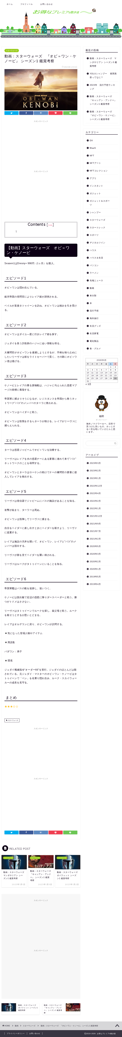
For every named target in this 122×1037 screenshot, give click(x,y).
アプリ (93, 178)
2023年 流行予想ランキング (102, 87)
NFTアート (95, 163)
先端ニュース (96, 280)
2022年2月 (95, 501)
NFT (92, 156)
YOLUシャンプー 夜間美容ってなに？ (103, 76)
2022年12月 (96, 486)
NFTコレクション (99, 171)
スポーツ (94, 235)
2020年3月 (95, 554)
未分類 (93, 296)
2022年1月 (95, 508)
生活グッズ (95, 326)
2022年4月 (95, 493)
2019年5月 (95, 577)
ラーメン (94, 273)
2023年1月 (95, 478)
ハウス (93, 250)
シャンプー (95, 212)
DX (91, 140)
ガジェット (95, 193)
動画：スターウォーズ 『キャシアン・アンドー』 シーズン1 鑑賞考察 (103, 100)
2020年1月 (95, 569)
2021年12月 (96, 516)
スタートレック (97, 227)
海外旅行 (94, 318)
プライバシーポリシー (16, 1033)
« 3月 (88, 384)
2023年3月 (95, 463)
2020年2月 (95, 561)
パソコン (94, 265)
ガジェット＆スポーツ (100, 203)
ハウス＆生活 (96, 258)
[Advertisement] (40, 145)
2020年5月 (95, 546)
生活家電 (94, 333)
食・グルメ (95, 348)
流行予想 (94, 311)
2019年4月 (95, 584)
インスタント (96, 186)
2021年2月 (95, 539)
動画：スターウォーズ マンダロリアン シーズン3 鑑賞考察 (103, 62)
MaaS (93, 148)
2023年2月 (95, 471)
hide (50, 225)
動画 (92, 288)
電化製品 (94, 341)
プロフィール (26, 4)
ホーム (10, 4)
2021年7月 (95, 531)
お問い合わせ (46, 4)
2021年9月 (95, 524)
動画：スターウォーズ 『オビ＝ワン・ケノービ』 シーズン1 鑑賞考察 (103, 115)
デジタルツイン (97, 243)
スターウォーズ (11, 50)
